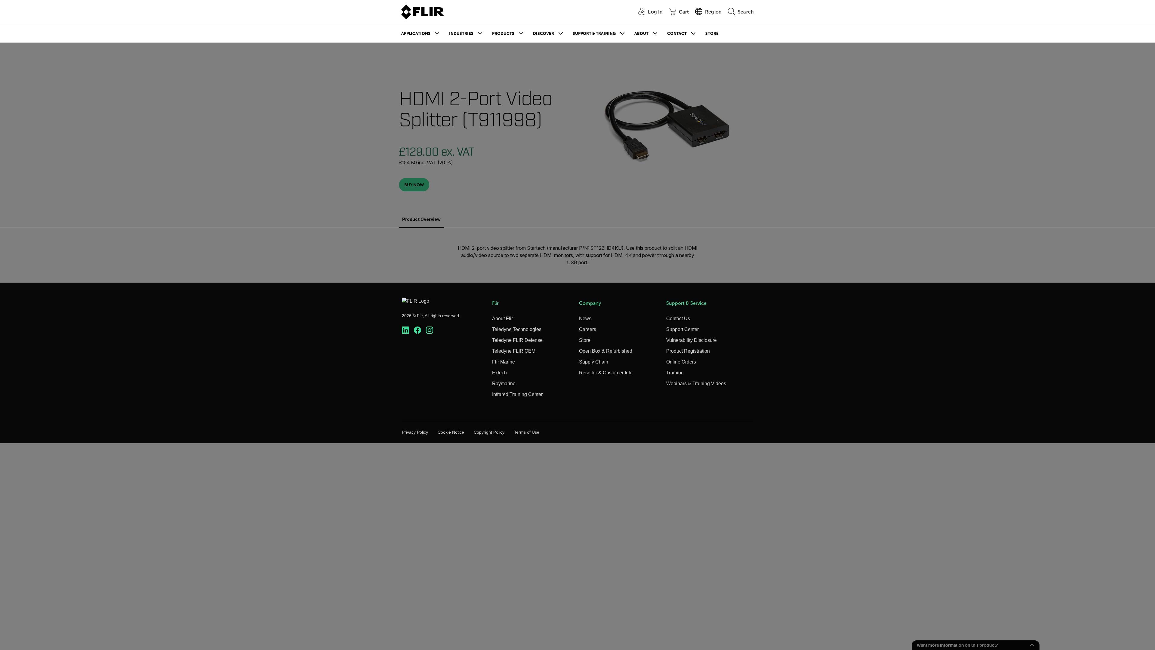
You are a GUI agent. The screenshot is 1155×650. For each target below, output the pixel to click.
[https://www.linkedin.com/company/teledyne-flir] (405, 330)
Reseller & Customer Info (606, 372)
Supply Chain (593, 361)
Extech (499, 372)
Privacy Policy (415, 432)
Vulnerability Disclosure (691, 340)
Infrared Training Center (517, 394)
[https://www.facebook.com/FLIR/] (417, 330)
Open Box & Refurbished (605, 351)
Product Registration (688, 351)
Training (675, 372)
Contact (677, 33)
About (641, 33)
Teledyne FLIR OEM (513, 351)
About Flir (502, 318)
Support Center (682, 329)
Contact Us (678, 318)
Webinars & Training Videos (696, 383)
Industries (461, 33)
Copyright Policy (489, 432)
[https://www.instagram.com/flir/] (429, 330)
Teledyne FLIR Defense (517, 340)
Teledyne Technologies (516, 329)
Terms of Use (526, 432)
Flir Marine (503, 361)
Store (712, 33)
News (585, 318)
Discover (543, 33)
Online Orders (681, 361)
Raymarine (504, 383)
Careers (587, 329)
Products (503, 33)
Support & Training (594, 33)
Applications (415, 33)
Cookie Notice (451, 432)
